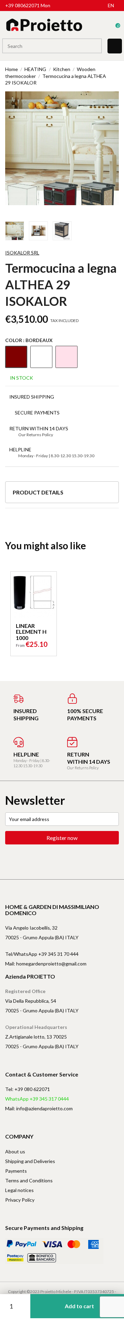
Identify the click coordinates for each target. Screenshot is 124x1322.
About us (15, 1151)
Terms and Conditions (29, 1180)
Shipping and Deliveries (30, 1161)
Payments (16, 1171)
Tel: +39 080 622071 (27, 1089)
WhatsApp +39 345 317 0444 (37, 1099)
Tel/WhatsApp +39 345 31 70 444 (42, 954)
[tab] (62, 495)
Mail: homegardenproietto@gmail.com (45, 964)
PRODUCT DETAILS (38, 492)
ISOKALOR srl (22, 253)
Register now (62, 837)
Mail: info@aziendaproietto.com (39, 1108)
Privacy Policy (19, 1200)
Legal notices (19, 1190)
